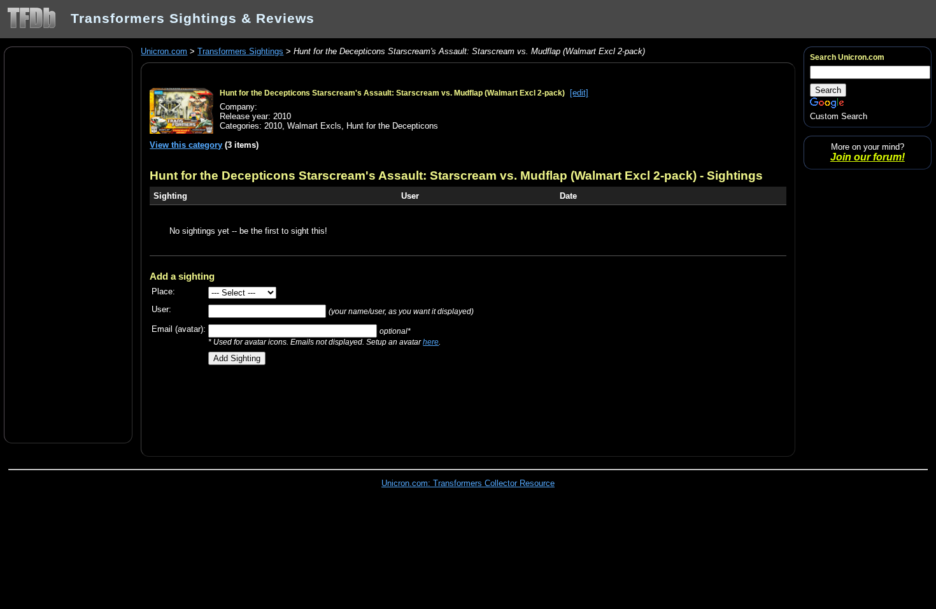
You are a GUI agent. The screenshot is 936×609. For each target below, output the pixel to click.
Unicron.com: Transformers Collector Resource (468, 483)
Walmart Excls (314, 126)
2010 (273, 126)
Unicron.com (164, 51)
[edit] (579, 92)
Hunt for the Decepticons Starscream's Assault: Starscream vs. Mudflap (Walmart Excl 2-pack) (392, 93)
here (431, 342)
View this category (186, 145)
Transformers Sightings (240, 51)
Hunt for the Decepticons (392, 126)
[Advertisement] (68, 244)
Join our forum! (867, 157)
